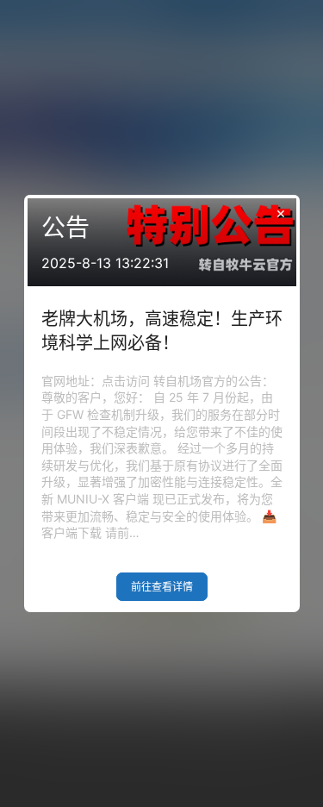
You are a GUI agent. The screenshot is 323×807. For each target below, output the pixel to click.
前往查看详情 (162, 586)
